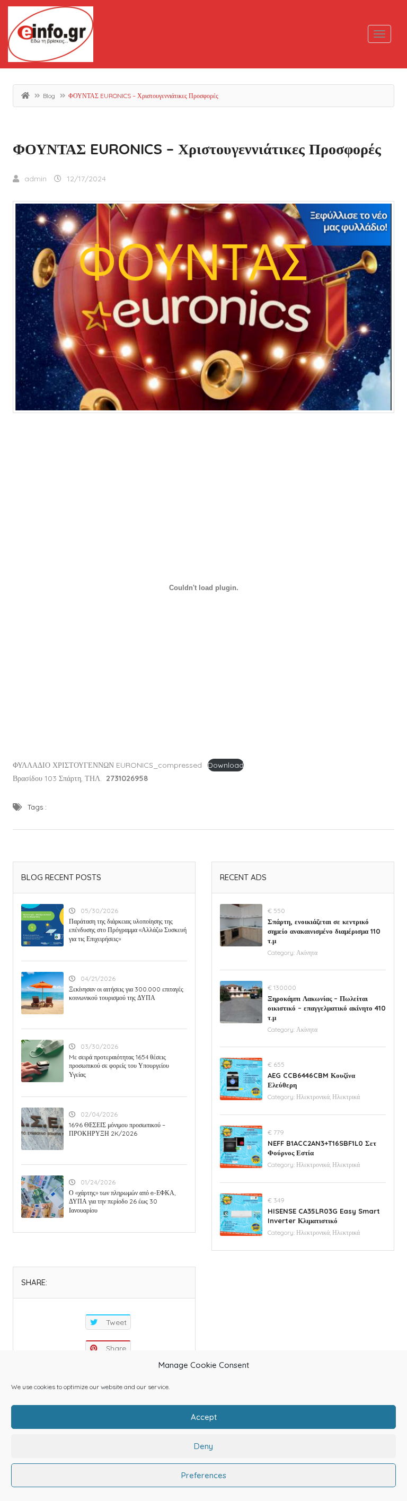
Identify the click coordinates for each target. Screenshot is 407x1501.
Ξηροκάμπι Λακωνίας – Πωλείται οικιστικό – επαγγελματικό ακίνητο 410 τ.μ (327, 1008)
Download (226, 765)
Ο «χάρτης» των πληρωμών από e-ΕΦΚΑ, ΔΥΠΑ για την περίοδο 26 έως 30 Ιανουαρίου (122, 1202)
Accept (204, 1417)
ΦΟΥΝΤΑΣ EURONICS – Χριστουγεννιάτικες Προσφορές (197, 148)
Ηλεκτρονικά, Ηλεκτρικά (328, 1097)
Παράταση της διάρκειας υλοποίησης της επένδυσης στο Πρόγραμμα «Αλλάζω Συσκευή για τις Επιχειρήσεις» (128, 930)
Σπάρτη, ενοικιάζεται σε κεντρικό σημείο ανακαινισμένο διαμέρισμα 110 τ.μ (324, 931)
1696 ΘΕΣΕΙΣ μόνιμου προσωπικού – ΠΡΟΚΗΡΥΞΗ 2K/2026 (117, 1129)
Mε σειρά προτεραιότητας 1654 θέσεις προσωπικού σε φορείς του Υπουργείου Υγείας (119, 1066)
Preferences (203, 1475)
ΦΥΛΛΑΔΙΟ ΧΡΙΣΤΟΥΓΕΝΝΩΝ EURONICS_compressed (107, 765)
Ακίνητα (306, 952)
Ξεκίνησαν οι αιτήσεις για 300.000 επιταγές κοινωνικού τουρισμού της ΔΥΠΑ (126, 993)
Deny (203, 1446)
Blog (49, 96)
